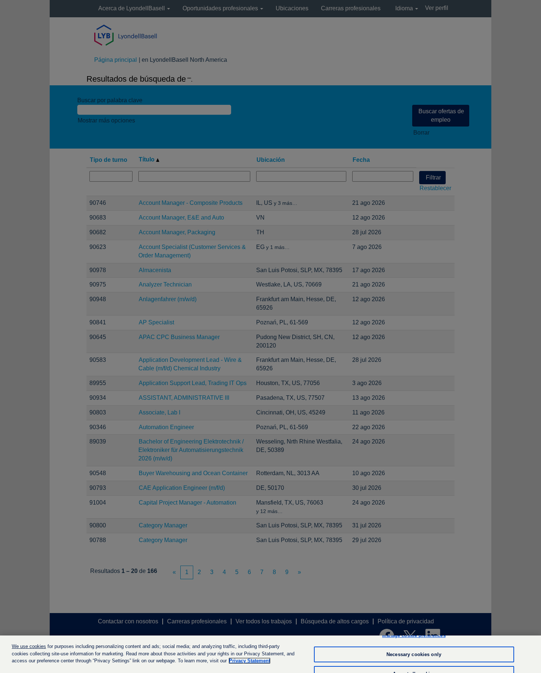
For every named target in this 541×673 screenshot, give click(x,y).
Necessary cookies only (413, 654)
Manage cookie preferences (413, 635)
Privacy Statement (249, 660)
